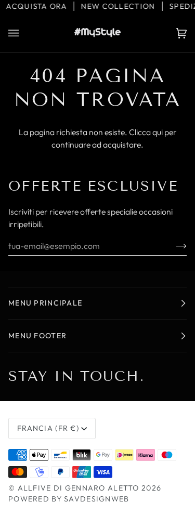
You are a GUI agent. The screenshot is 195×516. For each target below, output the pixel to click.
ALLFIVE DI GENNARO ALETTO (78, 488)
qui (157, 132)
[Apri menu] (24, 33)
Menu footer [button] (37, 335)
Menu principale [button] (45, 303)
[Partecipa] (173, 245)
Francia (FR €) (48, 428)
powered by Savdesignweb (68, 499)
